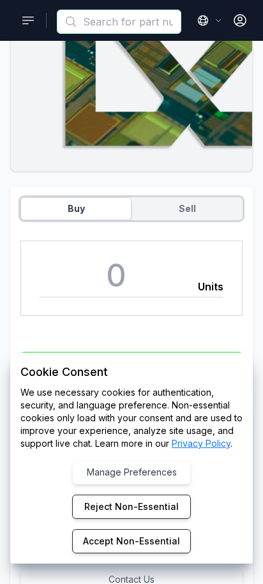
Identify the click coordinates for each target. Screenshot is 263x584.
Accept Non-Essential (131, 540)
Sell (187, 208)
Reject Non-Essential (131, 506)
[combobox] (119, 22)
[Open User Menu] (240, 20)
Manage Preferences (132, 472)
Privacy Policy (201, 443)
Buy (76, 208)
